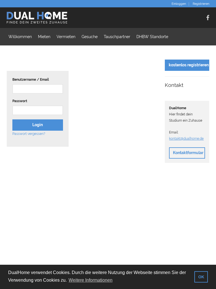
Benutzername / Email (30, 80)
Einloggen (179, 4)
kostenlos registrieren (189, 65)
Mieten (44, 36)
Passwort (19, 101)
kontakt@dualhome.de (186, 139)
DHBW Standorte (152, 36)
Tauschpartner (117, 36)
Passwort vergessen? (28, 134)
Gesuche (90, 36)
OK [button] (201, 277)
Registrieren (201, 4)
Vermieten (66, 36)
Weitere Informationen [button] (90, 280)
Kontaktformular (188, 152)
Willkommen (20, 36)
